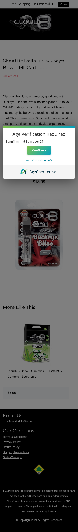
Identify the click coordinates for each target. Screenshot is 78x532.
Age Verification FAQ (39, 160)
